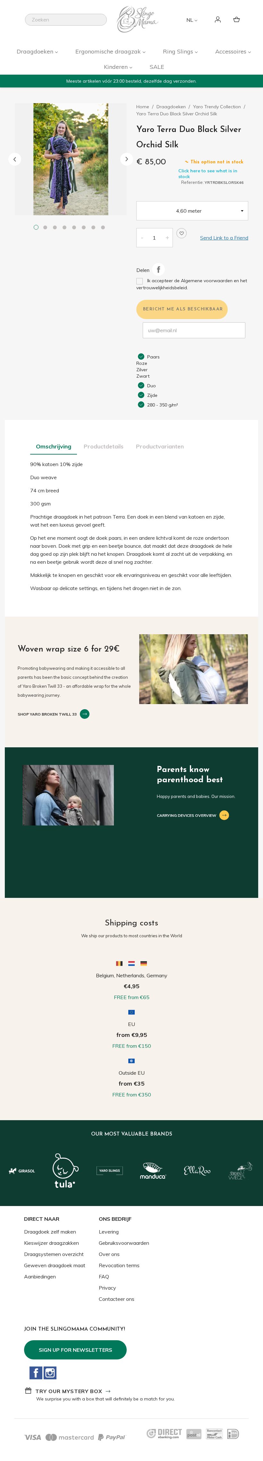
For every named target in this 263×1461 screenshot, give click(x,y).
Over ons (109, 1254)
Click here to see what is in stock (207, 173)
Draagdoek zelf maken (50, 1231)
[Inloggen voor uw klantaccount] (219, 20)
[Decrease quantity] (141, 237)
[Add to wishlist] (181, 233)
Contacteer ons (116, 1299)
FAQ (104, 1276)
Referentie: (192, 182)
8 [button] (104, 228)
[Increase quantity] (167, 237)
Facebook (36, 1373)
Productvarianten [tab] (160, 446)
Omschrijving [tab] (53, 446)
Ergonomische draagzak (108, 51)
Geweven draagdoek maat (54, 1265)
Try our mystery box (68, 1391)
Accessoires (231, 51)
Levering (109, 1231)
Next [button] (126, 159)
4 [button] (66, 228)
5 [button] (75, 228)
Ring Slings (179, 51)
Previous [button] (14, 159)
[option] (71, 159)
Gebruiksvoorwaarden (124, 1243)
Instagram (50, 1373)
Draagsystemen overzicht (54, 1254)
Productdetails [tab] (103, 446)
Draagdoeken (36, 51)
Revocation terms (119, 1265)
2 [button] (46, 228)
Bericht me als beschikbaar (183, 309)
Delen (158, 269)
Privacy (107, 1288)
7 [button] (94, 228)
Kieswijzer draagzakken (51, 1243)
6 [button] (85, 228)
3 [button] (56, 228)
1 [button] (37, 228)
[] (104, 23)
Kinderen (116, 66)
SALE (157, 66)
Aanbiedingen (40, 1276)
